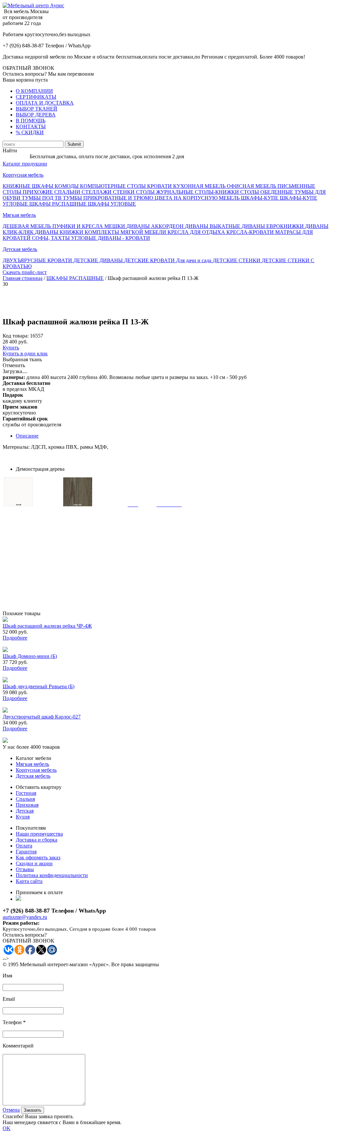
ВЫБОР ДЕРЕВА (36, 114)
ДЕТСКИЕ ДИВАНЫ (98, 260)
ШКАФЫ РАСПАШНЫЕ (58, 204)
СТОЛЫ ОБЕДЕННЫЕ (267, 192)
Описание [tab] (27, 436)
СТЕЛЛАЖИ (97, 192)
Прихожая (27, 805)
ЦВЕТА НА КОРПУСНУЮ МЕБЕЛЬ (198, 198)
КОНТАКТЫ (31, 126)
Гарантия (26, 851)
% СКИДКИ (30, 132)
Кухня (23, 816)
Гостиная (26, 793)
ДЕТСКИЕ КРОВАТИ (150, 260)
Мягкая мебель (19, 215)
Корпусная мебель (23, 175)
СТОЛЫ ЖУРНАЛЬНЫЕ (165, 192)
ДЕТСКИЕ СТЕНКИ (237, 260)
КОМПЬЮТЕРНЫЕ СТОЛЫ (113, 186)
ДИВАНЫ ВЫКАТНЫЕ (213, 226)
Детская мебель (20, 249)
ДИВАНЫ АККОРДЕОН (155, 226)
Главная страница (22, 278)
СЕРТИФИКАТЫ (36, 97)
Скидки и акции (34, 863)
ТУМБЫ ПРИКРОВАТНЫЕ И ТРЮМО (109, 198)
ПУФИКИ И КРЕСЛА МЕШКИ (89, 226)
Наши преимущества (39, 834)
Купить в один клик (25, 353)
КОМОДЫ (67, 186)
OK (7, 1128)
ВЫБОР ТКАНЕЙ (36, 109)
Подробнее (15, 638)
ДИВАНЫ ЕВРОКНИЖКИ (273, 226)
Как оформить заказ (38, 857)
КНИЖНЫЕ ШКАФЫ (29, 186)
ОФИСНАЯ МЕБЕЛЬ (252, 186)
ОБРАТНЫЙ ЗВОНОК (28, 68)
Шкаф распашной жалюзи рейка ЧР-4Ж (47, 626)
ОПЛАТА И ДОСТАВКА (45, 103)
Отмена (11, 1110)
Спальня (25, 799)
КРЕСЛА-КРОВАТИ (250, 232)
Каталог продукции (25, 163)
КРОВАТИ (160, 186)
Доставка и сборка (36, 840)
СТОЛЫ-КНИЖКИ (217, 192)
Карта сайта (29, 881)
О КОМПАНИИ (34, 91)
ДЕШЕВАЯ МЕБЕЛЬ (27, 226)
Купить (11, 347)
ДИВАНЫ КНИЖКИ (60, 232)
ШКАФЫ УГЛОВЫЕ (112, 204)
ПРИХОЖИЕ (38, 192)
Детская (25, 811)
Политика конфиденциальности (52, 875)
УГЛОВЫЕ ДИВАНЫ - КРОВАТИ (110, 238)
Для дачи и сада (194, 260)
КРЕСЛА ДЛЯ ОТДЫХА (197, 232)
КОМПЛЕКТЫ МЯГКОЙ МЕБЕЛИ (126, 232)
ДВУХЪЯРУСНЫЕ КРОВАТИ (38, 260)
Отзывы (25, 869)
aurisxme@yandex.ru (25, 917)
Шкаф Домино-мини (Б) (30, 656)
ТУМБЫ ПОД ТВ (42, 198)
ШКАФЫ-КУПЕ (260, 198)
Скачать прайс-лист (25, 272)
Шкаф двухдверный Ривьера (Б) (38, 686)
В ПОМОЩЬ (30, 120)
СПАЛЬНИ (68, 192)
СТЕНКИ (124, 192)
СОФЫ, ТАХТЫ (51, 238)
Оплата (24, 845)
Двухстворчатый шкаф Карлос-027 (42, 716)
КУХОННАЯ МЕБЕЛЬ (200, 186)
